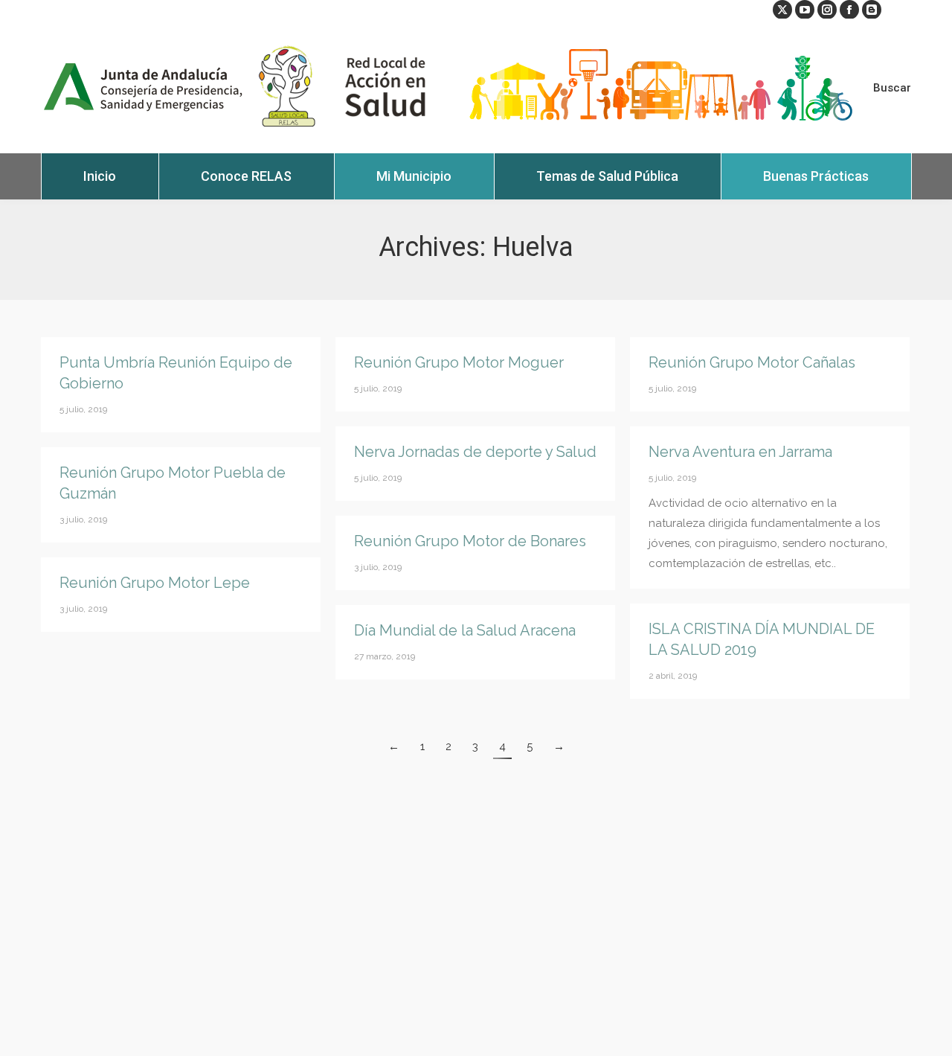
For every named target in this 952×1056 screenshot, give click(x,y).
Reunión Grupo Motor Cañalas (752, 362)
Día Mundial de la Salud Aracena (465, 630)
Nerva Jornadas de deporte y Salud (475, 452)
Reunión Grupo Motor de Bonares (470, 541)
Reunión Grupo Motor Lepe (155, 583)
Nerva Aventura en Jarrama (740, 452)
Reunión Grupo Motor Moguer (459, 362)
